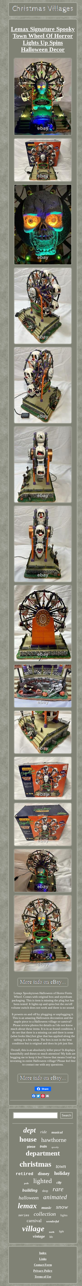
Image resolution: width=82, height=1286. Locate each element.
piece (31, 1146)
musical (57, 1132)
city (59, 1182)
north (51, 1232)
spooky (55, 1147)
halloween (29, 1198)
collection (45, 1214)
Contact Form (43, 1264)
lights (63, 1215)
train (43, 1146)
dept (29, 1130)
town (61, 1166)
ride (43, 1132)
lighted (42, 1180)
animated (55, 1197)
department (43, 1153)
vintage (39, 1236)
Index (42, 1253)
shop (45, 1191)
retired (24, 1174)
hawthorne (54, 1140)
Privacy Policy (42, 1270)
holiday (62, 1173)
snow (62, 1207)
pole (26, 1183)
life (51, 1236)
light (61, 1231)
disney (44, 1173)
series (23, 1215)
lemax (27, 1206)
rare (58, 1189)
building (30, 1190)
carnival (34, 1220)
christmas (35, 1163)
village (33, 1228)
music (46, 1207)
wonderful (52, 1221)
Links (42, 1259)
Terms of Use (43, 1276)
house (28, 1139)
